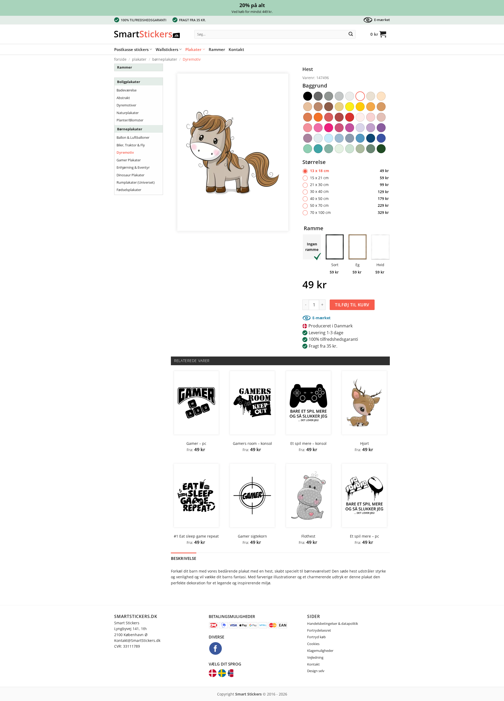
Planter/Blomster (130, 120)
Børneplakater (164, 59)
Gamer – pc (196, 443)
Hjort (364, 443)
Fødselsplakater (129, 189)
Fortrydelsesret (319, 630)
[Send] (350, 34)
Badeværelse (126, 90)
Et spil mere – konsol (308, 443)
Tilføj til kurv (352, 305)
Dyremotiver (126, 105)
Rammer (217, 49)
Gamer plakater (129, 160)
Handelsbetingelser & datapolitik (332, 623)
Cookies (313, 643)
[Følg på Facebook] (215, 648)
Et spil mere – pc (364, 536)
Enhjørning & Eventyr (133, 167)
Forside (120, 59)
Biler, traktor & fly (131, 145)
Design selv (315, 670)
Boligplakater (128, 81)
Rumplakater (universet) (136, 182)
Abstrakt (123, 97)
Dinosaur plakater (130, 175)
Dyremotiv (192, 59)
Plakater (193, 49)
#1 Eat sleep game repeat (196, 536)
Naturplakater (128, 112)
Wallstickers (167, 49)
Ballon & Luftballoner (133, 137)
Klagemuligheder (320, 650)
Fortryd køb (316, 637)
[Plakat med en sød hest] (233, 152)
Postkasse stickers (131, 49)
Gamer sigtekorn (252, 536)
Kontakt (236, 49)
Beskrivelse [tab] (183, 558)
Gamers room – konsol (252, 443)
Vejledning (315, 657)
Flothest (308, 536)
